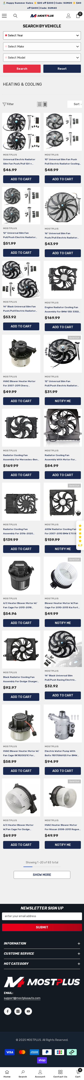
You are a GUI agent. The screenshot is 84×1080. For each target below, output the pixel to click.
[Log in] (68, 16)
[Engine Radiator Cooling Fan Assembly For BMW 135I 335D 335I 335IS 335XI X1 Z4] (63, 280)
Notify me (63, 401)
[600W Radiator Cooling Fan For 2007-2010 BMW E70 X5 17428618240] (63, 502)
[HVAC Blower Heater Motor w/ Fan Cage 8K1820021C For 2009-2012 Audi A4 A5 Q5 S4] (21, 724)
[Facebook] (7, 1011)
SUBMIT (42, 927)
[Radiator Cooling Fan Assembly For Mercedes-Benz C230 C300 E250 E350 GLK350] (21, 428)
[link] (22, 1073)
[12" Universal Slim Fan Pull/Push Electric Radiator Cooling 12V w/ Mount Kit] (63, 354)
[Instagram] (18, 1011)
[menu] (4, 15)
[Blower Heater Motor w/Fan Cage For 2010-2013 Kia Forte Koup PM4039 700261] (63, 576)
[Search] (15, 15)
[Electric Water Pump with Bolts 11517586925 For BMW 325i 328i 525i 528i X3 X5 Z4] (63, 724)
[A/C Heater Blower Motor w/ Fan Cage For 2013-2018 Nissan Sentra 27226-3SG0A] (21, 576)
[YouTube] (28, 1011)
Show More (42, 875)
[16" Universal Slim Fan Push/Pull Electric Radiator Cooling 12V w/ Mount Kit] (63, 206)
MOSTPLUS (10, 154)
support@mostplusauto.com (22, 998)
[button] (39, 104)
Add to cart (21, 179)
